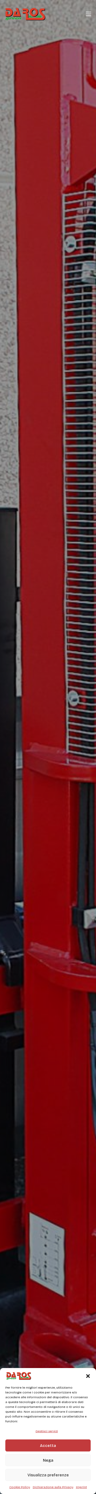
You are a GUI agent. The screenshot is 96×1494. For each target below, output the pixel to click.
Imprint (81, 1487)
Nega (48, 1460)
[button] (88, 1376)
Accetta (48, 1445)
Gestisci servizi (46, 1431)
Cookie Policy (19, 1487)
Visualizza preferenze (48, 1475)
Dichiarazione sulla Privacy (53, 1487)
